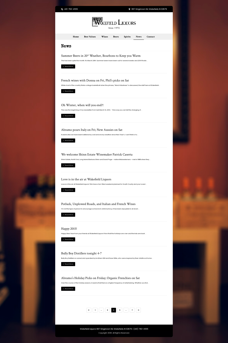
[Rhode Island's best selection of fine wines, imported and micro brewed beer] (114, 23)
